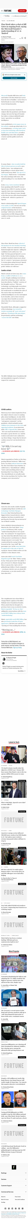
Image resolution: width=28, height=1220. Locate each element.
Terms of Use (9, 1212)
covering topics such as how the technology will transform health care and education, (13, 130)
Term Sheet (15, 935)
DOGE (10, 765)
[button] (11, 38)
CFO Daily (7, 903)
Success (4, 830)
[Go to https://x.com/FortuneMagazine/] (9, 1208)
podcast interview (17, 463)
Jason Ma (5, 985)
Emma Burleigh (7, 843)
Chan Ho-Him (6, 878)
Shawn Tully (13, 985)
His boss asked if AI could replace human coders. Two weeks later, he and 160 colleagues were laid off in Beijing (12, 872)
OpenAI (6, 800)
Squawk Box (13, 429)
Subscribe (22, 10)
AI (1, 800)
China (6, 867)
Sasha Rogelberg (7, 776)
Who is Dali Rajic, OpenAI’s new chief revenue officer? (13, 803)
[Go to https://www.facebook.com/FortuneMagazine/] (5, 1208)
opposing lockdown (7, 427)
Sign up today (17, 647)
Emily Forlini (6, 807)
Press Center (18, 1196)
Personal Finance (7, 1109)
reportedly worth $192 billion (14, 619)
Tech (3, 20)
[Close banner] (24, 74)
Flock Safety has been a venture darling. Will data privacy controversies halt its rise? (11, 940)
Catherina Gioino (7, 944)
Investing (4, 1042)
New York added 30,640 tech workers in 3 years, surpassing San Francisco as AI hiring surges (14, 907)
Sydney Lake (6, 1154)
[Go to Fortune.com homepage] (7, 11)
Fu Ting (12, 878)
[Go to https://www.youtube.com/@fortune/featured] (22, 1208)
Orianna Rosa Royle (8, 1087)
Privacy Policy (15, 1212)
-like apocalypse (16, 313)
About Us (3, 1196)
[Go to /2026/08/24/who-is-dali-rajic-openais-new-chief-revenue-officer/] (14, 789)
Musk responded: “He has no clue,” (12, 609)
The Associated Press (7, 879)
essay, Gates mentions (12, 185)
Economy (4, 765)
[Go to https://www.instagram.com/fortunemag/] (15, 1208)
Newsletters (5, 935)
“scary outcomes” (20, 311)
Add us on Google (14, 78)
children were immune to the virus (12, 425)
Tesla (23, 95)
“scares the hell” (6, 317)
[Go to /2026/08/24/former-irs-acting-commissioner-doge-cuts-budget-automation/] (14, 754)
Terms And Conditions (20, 1199)
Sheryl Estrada (7, 912)
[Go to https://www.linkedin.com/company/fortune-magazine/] (12, 1208)
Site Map (3, 1202)
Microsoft (4, 95)
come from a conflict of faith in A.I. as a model (13, 276)
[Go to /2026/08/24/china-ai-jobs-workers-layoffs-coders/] (14, 856)
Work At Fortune (5, 1199)
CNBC (6, 429)
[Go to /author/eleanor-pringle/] (4, 659)
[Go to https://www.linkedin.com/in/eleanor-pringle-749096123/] (3, 663)
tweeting (23, 245)
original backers (6, 207)
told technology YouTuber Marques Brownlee (13, 511)
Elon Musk (11, 20)
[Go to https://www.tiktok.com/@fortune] (19, 1208)
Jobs (10, 830)
